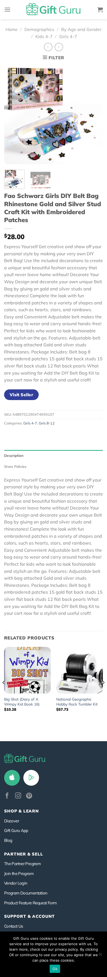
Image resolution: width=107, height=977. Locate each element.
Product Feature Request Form (30, 902)
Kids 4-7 (44, 36)
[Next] (94, 115)
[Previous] (13, 115)
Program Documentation (25, 893)
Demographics (39, 29)
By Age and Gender (81, 29)
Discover (11, 820)
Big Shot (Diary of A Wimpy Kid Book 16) (22, 701)
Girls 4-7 (68, 36)
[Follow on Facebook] (7, 796)
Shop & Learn (21, 811)
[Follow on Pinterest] (29, 796)
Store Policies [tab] (15, 466)
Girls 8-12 (47, 423)
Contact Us (13, 926)
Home (11, 29)
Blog (8, 840)
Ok (54, 969)
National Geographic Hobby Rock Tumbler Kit (77, 701)
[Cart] (100, 10)
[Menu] (7, 9)
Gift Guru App (16, 830)
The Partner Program (22, 863)
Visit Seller (21, 394)
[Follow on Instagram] (18, 796)
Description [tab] (14, 455)
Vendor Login (15, 883)
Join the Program (18, 873)
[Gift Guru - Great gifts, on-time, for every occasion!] (53, 10)
